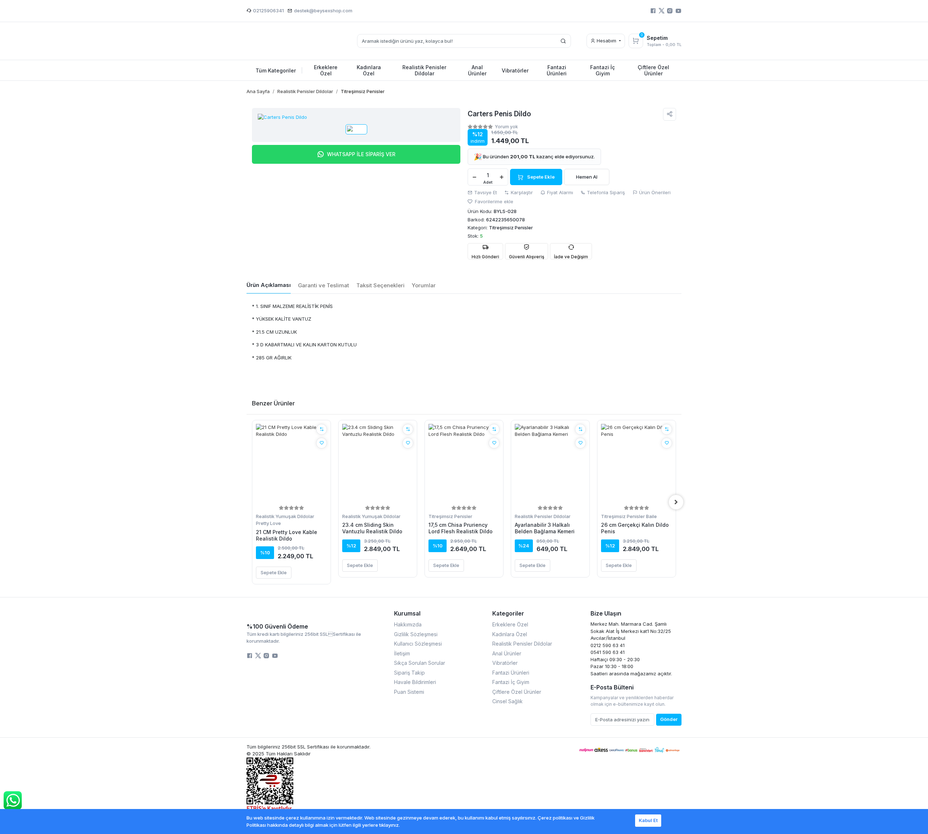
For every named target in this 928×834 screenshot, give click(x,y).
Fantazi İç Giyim (510, 682)
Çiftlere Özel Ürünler (516, 692)
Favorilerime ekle (493, 201)
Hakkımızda (408, 624)
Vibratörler (505, 663)
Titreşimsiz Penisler (450, 516)
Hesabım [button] (606, 40)
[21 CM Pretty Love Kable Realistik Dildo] (291, 464)
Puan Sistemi (409, 692)
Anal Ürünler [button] (477, 70)
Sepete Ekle (541, 177)
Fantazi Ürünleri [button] (557, 70)
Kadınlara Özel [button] (369, 70)
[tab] (268, 285)
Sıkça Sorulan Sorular (419, 663)
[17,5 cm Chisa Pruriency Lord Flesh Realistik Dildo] (464, 464)
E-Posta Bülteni (612, 687)
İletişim (402, 653)
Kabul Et (648, 820)
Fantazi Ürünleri (510, 673)
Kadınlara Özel (509, 634)
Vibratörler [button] (515, 70)
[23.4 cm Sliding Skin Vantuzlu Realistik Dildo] (377, 464)
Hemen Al (586, 177)
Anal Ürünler (506, 653)
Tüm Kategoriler (279, 70)
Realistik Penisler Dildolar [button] (424, 70)
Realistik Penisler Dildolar (543, 516)
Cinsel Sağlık (507, 701)
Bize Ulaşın (606, 613)
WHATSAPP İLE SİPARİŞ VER (361, 154)
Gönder (669, 719)
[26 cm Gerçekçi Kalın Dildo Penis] (636, 464)
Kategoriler (508, 613)
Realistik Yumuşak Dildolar (285, 516)
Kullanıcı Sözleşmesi (418, 644)
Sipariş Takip (409, 673)
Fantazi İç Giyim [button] (602, 70)
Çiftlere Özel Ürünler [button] (653, 70)
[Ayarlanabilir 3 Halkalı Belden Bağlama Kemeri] (550, 464)
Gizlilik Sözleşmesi (416, 634)
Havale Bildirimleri (415, 682)
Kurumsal (407, 613)
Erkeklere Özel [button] (325, 70)
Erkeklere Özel (510, 624)
